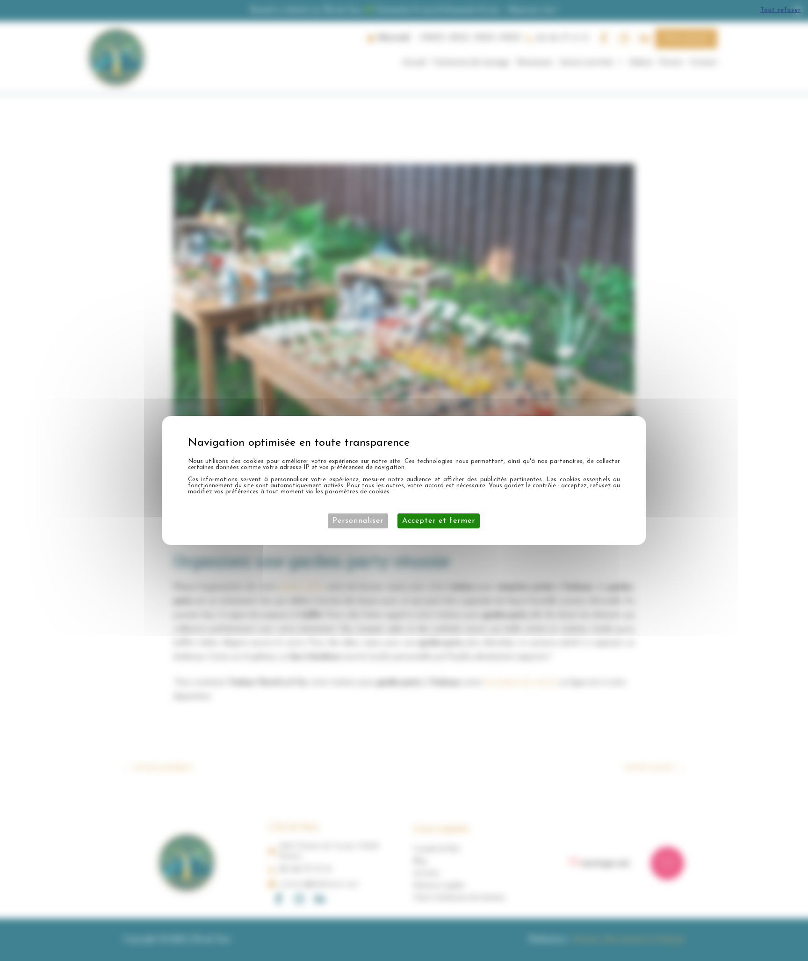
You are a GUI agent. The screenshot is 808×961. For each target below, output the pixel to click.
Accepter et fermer (438, 521)
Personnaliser (357, 521)
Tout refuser (780, 10)
